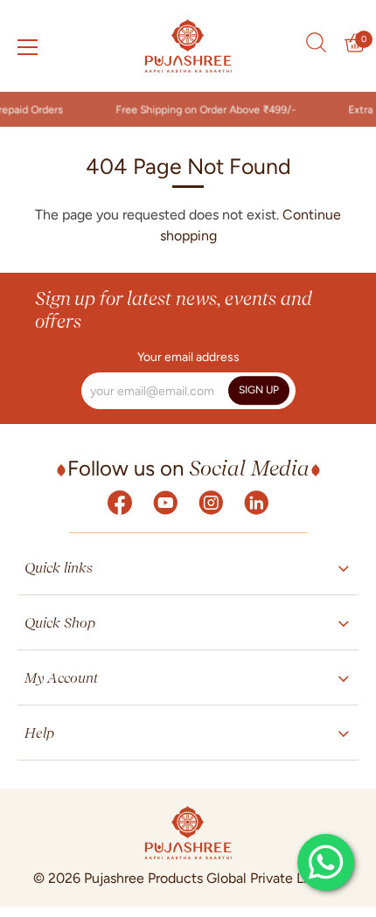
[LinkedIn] (256, 501)
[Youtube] (165, 501)
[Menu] (28, 47)
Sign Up (259, 390)
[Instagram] (210, 501)
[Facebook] (120, 501)
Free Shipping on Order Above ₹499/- (203, 109)
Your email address (188, 358)
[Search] (315, 43)
